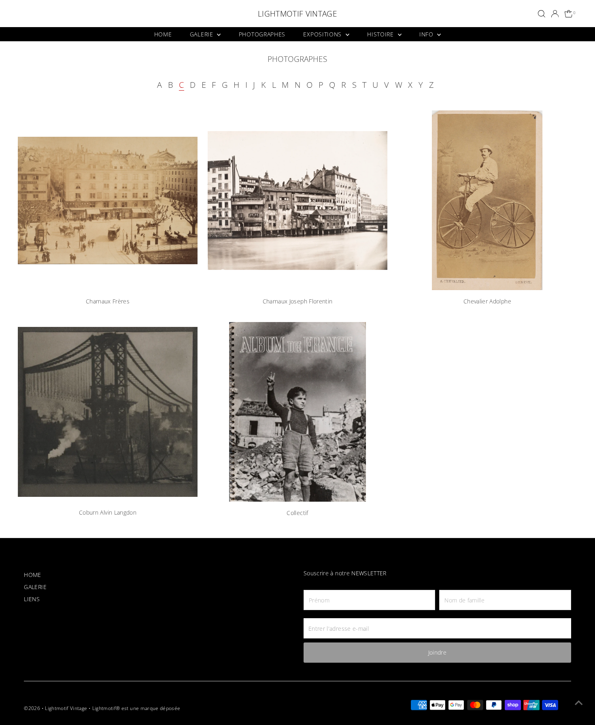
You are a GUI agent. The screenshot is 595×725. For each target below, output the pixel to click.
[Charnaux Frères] (108, 200)
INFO (427, 34)
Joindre (437, 652)
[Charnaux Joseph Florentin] (297, 200)
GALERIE (202, 34)
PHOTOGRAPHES (262, 34)
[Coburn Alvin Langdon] (108, 412)
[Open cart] (569, 14)
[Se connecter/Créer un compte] (555, 13)
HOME (163, 34)
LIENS (32, 599)
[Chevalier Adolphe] (487, 200)
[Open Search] (541, 13)
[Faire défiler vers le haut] (579, 703)
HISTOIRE (381, 34)
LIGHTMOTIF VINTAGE (297, 13)
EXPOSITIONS (323, 34)
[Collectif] (297, 412)
